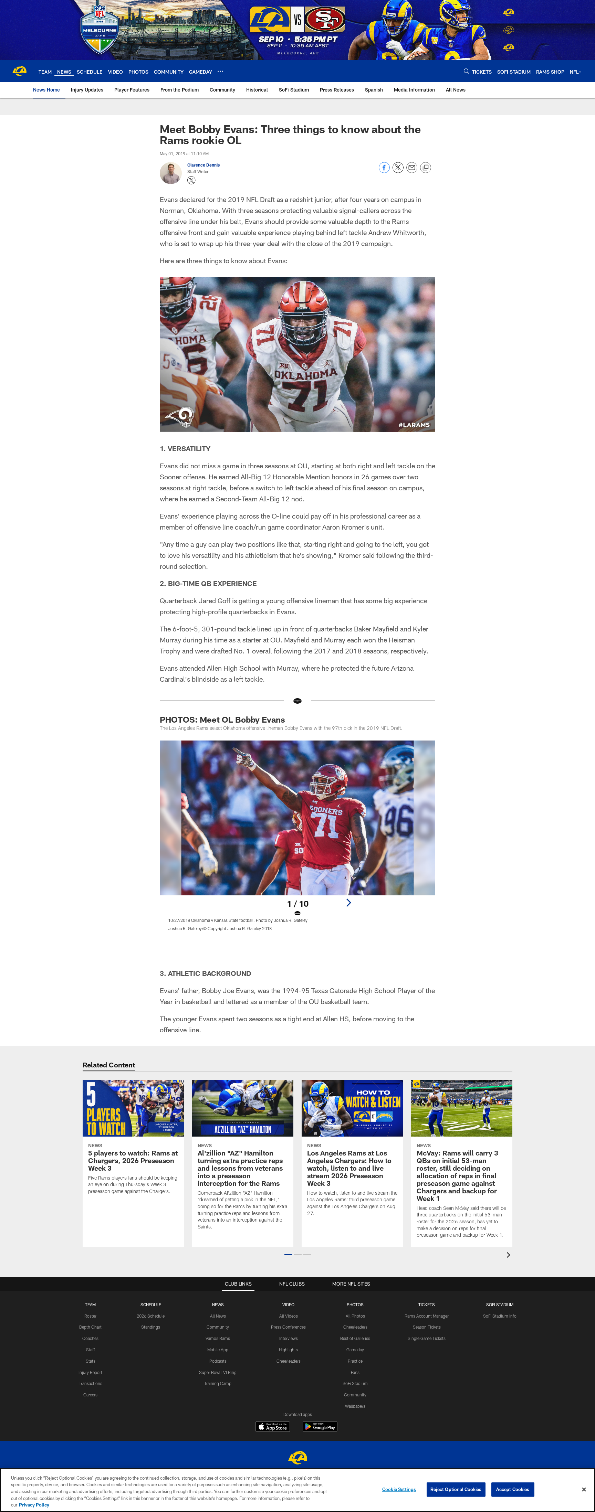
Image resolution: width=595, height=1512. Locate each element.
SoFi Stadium (355, 1383)
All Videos (288, 1315)
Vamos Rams (218, 1338)
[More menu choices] (220, 71)
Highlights (288, 1349)
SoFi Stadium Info (499, 1315)
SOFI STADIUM (499, 1304)
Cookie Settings (399, 1489)
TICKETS (426, 1304)
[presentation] (509, 1255)
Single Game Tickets (427, 1338)
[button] (288, 1254)
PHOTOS (355, 1304)
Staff (90, 1349)
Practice (355, 1361)
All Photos (355, 1315)
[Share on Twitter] (398, 171)
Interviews (288, 1338)
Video (288, 1304)
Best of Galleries (355, 1338)
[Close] (584, 1489)
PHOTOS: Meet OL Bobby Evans (222, 719)
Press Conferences (288, 1326)
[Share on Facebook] (384, 171)
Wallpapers (355, 1406)
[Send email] (411, 171)
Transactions (90, 1383)
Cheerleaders (288, 1361)
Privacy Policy (34, 1505)
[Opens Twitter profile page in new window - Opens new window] (191, 180)
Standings (150, 1326)
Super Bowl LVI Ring (218, 1372)
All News (218, 1315)
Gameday (355, 1349)
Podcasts (218, 1361)
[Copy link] (425, 168)
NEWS (218, 1304)
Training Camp (217, 1383)
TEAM (90, 1304)
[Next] (348, 902)
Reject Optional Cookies (456, 1489)
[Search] (466, 71)
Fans (355, 1372)
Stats (90, 1361)
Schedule (150, 1304)
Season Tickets (427, 1326)
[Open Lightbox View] (297, 840)
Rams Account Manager (427, 1315)
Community (218, 1326)
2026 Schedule (151, 1315)
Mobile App (217, 1349)
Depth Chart (90, 1326)
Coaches (90, 1338)
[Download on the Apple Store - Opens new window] (272, 1427)
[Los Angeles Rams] (297, 1458)
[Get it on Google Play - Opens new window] (320, 1430)
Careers (90, 1394)
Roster (90, 1315)
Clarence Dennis (203, 164)
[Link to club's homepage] (19, 71)
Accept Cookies (513, 1489)
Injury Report (90, 1372)
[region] (297, 1490)
